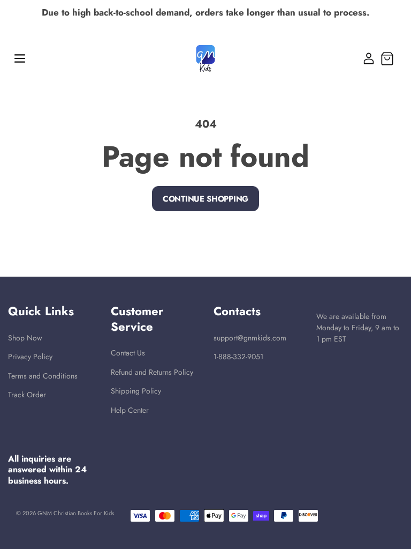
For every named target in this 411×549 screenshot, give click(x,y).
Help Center (130, 410)
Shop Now (25, 338)
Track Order (27, 395)
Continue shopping (205, 199)
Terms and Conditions (43, 376)
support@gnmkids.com (250, 338)
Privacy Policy (30, 357)
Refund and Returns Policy (152, 372)
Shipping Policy (136, 391)
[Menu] (20, 58)
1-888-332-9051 (238, 357)
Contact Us (128, 353)
